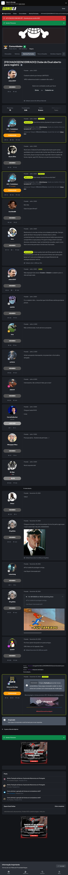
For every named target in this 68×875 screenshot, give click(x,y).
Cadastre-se (49, 90)
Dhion (12, 503)
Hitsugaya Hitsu (12, 444)
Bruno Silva (12, 156)
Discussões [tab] (8, 54)
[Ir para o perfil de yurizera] (12, 355)
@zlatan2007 (28, 122)
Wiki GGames (43, 127)
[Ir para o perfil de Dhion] (12, 496)
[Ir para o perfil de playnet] (12, 382)
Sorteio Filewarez (11, 23)
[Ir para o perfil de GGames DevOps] (12, 680)
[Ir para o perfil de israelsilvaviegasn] (4, 779)
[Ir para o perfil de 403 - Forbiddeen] (12, 122)
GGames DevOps (12, 687)
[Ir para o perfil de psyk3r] (12, 642)
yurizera (12, 362)
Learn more (3, 3)
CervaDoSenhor (12, 417)
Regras (31, 49)
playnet (12, 389)
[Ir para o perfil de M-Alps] (12, 465)
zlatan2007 (12, 81)
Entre (37, 90)
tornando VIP (27, 129)
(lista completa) (59, 806)
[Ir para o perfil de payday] (12, 300)
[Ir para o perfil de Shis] (12, 232)
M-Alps (12, 472)
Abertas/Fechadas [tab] (28, 54)
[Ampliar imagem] (35, 530)
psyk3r (12, 649)
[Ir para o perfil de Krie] (12, 327)
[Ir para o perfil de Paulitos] (4, 799)
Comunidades (15, 46)
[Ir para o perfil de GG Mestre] (4, 792)
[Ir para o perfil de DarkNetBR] (12, 204)
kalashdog (12, 574)
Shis (12, 239)
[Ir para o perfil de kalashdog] (12, 567)
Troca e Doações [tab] (42, 54)
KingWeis (12, 531)
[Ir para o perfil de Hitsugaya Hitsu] (12, 437)
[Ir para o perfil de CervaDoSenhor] (12, 410)
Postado (23, 780)
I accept (62, 866)
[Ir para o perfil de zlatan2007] (12, 74)
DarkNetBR (12, 211)
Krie (12, 334)
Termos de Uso (6, 867)
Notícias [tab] (17, 54)
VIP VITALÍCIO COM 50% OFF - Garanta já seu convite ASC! (23, 18)
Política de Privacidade (17, 867)
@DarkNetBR (28, 252)
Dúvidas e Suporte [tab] (55, 54)
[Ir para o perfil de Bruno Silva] (12, 149)
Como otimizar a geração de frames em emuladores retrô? (24, 791)
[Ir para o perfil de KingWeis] (12, 524)
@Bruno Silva (28, 177)
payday (12, 307)
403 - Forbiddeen (12, 129)
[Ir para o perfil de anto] (4, 786)
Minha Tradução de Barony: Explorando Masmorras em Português (26, 778)
